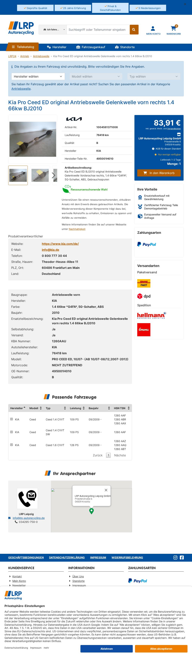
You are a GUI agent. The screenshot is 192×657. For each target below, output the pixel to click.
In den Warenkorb (162, 173)
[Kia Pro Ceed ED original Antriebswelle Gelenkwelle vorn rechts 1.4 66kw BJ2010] (32, 139)
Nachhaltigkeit (77, 229)
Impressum (98, 557)
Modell (33, 408)
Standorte (127, 47)
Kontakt (17, 576)
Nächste (120, 455)
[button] (186, 4)
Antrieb (24, 56)
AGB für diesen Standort (168, 148)
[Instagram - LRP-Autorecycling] (174, 557)
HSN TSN (119, 408)
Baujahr (94, 408)
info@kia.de (50, 250)
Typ (48, 408)
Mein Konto (19, 580)
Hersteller (59, 47)
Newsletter (19, 585)
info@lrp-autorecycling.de (29, 517)
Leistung (75, 408)
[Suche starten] (134, 29)
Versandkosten (174, 129)
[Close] (106, 490)
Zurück (98, 455)
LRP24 (12, 56)
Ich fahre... (53, 29)
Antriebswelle (41, 56)
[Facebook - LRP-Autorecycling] (181, 557)
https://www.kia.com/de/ (60, 244)
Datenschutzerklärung (67, 557)
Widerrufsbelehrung (127, 557)
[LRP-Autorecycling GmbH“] (21, 28)
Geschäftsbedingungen (26, 557)
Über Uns (78, 576)
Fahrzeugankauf (93, 47)
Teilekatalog (25, 47)
